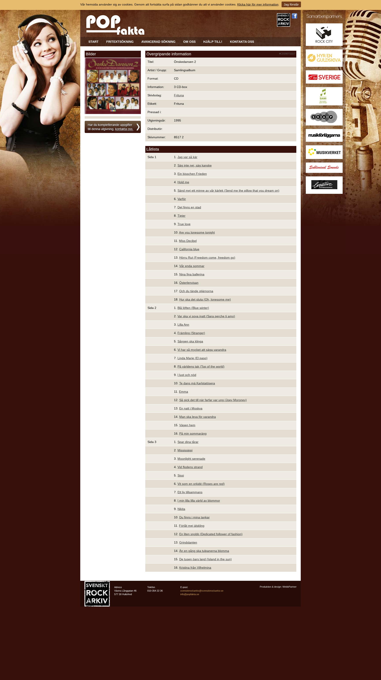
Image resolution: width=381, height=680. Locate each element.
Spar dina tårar (187, 442)
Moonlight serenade (191, 458)
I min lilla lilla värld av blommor (198, 500)
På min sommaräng (193, 433)
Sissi (180, 475)
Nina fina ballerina (191, 274)
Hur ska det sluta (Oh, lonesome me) (205, 299)
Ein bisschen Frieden (192, 174)
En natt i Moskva (190, 408)
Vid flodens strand (190, 467)
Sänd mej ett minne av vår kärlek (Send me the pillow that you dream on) (228, 190)
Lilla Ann (183, 324)
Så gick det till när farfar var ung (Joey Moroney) (213, 400)
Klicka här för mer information (257, 4)
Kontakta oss (242, 41)
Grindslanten (188, 542)
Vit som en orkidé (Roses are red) (201, 484)
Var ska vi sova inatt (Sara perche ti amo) (206, 316)
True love (183, 224)
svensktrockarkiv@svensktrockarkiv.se (201, 590)
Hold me (183, 182)
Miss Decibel (188, 241)
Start (93, 41)
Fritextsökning (120, 41)
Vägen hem (187, 425)
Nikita (181, 509)
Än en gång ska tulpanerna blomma (204, 551)
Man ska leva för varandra (197, 416)
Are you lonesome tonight (197, 232)
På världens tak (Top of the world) (200, 366)
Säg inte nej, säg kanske (194, 165)
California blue (189, 249)
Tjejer (181, 215)
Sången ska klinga (190, 341)
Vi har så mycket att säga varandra (201, 349)
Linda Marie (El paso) (192, 358)
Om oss (189, 41)
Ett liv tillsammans (189, 492)
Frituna (179, 95)
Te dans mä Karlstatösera (197, 383)
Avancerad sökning (158, 41)
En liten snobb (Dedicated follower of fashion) (211, 534)
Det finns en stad (189, 207)
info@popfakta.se (189, 594)
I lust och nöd (186, 375)
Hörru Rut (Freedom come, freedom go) (207, 257)
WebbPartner (289, 586)
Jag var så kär (187, 157)
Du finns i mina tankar (194, 517)
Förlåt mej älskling (191, 525)
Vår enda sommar (191, 266)
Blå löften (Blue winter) (193, 308)
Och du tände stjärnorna (196, 291)
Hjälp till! (212, 41)
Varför (181, 199)
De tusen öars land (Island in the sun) (205, 559)
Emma (183, 391)
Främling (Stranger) (191, 333)
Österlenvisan (188, 282)
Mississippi (184, 450)
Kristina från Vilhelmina (195, 567)
